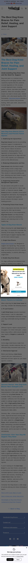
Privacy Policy (19, 556)
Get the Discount (18, 291)
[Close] (26, 547)
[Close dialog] (26, 267)
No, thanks (18, 295)
